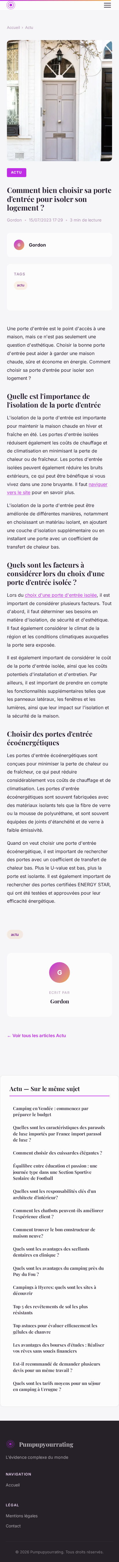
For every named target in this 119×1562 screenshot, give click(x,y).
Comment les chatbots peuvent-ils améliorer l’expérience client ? (58, 1213)
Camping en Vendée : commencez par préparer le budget (50, 1111)
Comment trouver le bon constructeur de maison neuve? (54, 1232)
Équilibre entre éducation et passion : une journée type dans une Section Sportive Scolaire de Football (55, 1172)
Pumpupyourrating (46, 1444)
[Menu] (107, 5)
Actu (29, 27)
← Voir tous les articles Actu (36, 1035)
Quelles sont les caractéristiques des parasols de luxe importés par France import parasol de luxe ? (59, 1133)
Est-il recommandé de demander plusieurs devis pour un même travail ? (56, 1367)
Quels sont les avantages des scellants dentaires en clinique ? (51, 1252)
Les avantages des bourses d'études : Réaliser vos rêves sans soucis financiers (58, 1348)
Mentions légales (22, 1515)
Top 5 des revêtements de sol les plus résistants (50, 1309)
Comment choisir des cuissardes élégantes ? (57, 1153)
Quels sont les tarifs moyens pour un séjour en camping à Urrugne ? (57, 1386)
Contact (13, 1525)
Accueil (13, 27)
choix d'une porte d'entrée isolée (61, 595)
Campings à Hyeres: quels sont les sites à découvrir (54, 1290)
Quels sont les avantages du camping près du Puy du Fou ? (58, 1271)
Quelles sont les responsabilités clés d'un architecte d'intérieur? (54, 1194)
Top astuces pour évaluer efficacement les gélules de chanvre (55, 1328)
